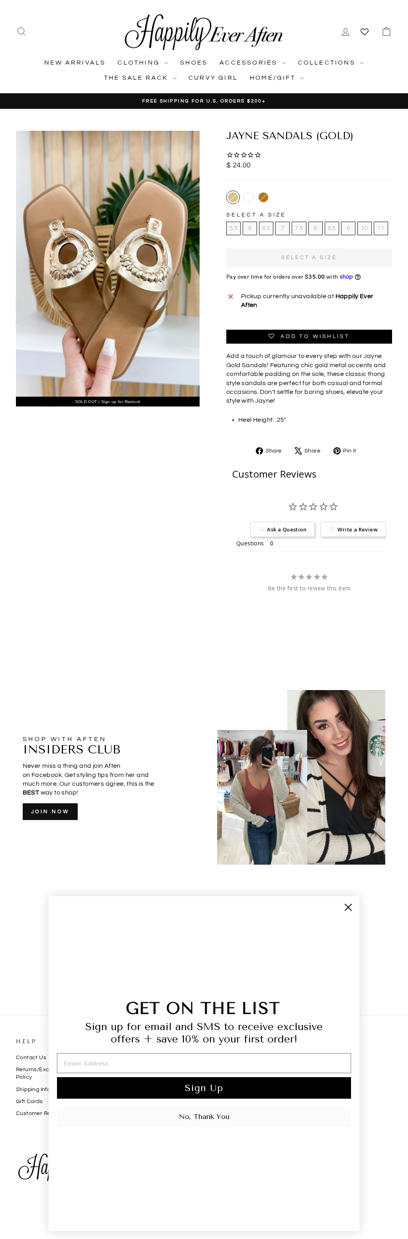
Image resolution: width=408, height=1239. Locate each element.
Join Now (50, 811)
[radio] (233, 197)
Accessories (250, 62)
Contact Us (31, 1057)
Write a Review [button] (357, 529)
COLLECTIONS (328, 62)
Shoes (194, 62)
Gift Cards (29, 1101)
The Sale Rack (137, 78)
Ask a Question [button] (286, 529)
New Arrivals (75, 62)
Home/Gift (274, 78)
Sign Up (204, 1087)
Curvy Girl (213, 78)
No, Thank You (204, 1116)
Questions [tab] (250, 543)
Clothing (140, 62)
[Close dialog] (348, 907)
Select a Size (256, 215)
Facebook (46, 775)
